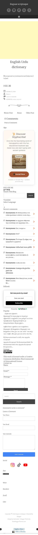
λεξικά (14, 99)
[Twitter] (19, 10)
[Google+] (14, 10)
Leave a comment (11, 96)
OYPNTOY (9, 99)
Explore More (19, 529)
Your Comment (7, 434)
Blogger (19, 516)
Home (19, 113)
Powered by (14, 309)
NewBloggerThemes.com (19, 521)
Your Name (6, 415)
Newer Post (8, 113)
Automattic (16, 519)
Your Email (6, 424)
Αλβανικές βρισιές (11, 313)
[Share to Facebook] (10, 86)
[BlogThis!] (6, 86)
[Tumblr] (29, 10)
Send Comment (19, 454)
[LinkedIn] (24, 10)
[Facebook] (9, 10)
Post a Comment (10, 123)
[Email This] (4, 86)
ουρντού (19, 99)
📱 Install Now (19, 174)
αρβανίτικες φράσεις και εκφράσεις (16, 326)
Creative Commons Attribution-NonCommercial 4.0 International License (19, 359)
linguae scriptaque (19, 4)
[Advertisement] (19, 40)
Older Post (30, 113)
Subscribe (19, 303)
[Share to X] (8, 86)
